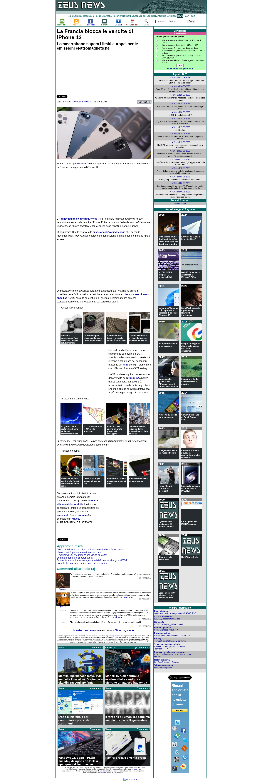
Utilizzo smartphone (163, 667)
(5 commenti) (96, 729)
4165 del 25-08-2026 (181, 95)
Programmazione (162, 633)
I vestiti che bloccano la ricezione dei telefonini (82, 563)
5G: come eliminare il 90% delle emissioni (93, 428)
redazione (114, 771)
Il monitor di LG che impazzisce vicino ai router (116, 481)
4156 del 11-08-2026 (181, 159)
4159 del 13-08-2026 (181, 142)
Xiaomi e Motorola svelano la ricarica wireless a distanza (138, 338)
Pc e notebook (161, 611)
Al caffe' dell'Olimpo (163, 616)
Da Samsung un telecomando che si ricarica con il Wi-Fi (93, 338)
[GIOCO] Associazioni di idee (167, 619)
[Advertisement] (79, 73)
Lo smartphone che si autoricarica (138, 479)
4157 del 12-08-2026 (181, 151)
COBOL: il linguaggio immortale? (168, 624)
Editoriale (77, 16)
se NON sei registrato (121, 630)
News (180, 16)
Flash (186, 16)
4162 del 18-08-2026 (181, 118)
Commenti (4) (144, 102)
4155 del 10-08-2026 (181, 168)
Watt (125, 364)
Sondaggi (151, 16)
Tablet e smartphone (163, 665)
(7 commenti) (96, 647)
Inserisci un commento (86, 630)
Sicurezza (107, 16)
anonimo (83, 515)
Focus (98, 16)
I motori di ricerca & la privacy (167, 662)
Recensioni (88, 16)
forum (103, 773)
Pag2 (192, 16)
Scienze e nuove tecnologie (167, 644)
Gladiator (63, 589)
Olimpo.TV (159, 622)
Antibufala (161, 16)
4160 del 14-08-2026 (181, 133)
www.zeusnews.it (82, 101)
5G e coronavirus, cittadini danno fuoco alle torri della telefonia (138, 430)
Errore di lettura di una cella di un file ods (172, 635)
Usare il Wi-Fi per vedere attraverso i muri (92, 481)
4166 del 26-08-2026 (181, 86)
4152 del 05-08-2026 (181, 192)
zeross (63, 607)
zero (63, 622)
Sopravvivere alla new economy (169, 652)
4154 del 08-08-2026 (181, 177)
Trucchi (115, 16)
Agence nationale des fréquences (78, 218)
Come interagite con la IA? (166, 630)
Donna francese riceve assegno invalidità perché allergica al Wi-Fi (92, 560)
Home (70, 16)
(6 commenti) (96, 688)
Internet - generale (162, 627)
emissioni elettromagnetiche (109, 232)
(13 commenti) (142, 647)
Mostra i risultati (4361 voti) (180, 68)
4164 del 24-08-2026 (181, 103)
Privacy (157, 638)
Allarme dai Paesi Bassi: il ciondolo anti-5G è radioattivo (116, 338)
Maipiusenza (126, 16)
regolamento (115, 636)
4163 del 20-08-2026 (181, 112)
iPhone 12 (133, 378)
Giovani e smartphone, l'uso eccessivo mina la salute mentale (69, 339)
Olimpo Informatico (180, 607)
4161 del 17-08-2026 (181, 127)
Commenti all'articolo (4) (76, 569)
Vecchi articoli (180, 203)
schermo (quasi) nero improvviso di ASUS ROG (175, 613)
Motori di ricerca (162, 660)
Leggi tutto (128, 597)
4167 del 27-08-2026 (181, 78)
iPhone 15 (84, 163)
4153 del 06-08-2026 (181, 183)
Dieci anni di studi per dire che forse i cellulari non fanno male (70, 482)
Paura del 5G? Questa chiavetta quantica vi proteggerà (114, 430)
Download (171, 16)
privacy (134, 769)
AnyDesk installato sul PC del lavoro (170, 641)
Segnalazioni (139, 16)
